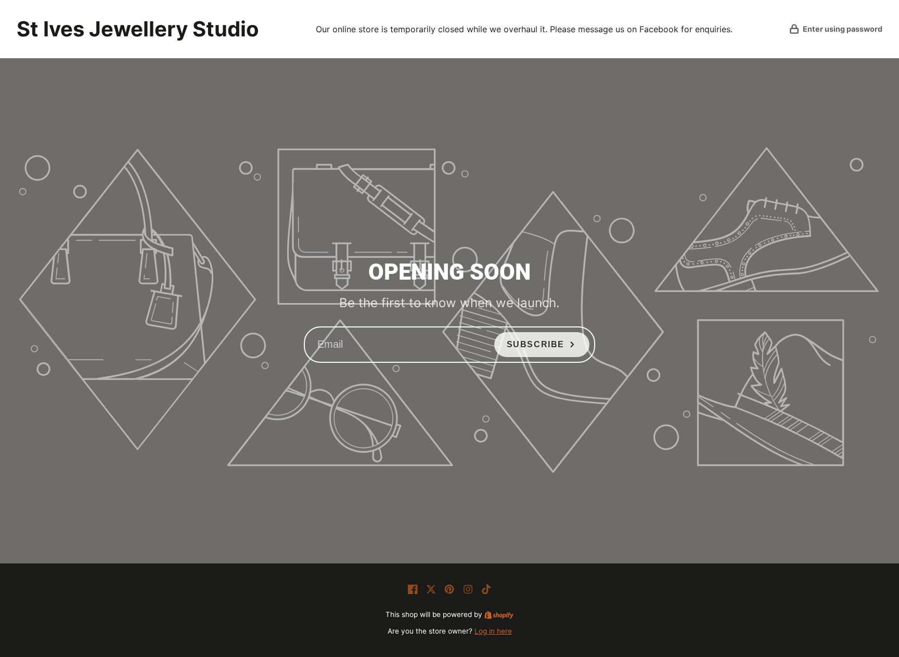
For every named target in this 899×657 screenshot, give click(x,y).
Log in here (493, 631)
